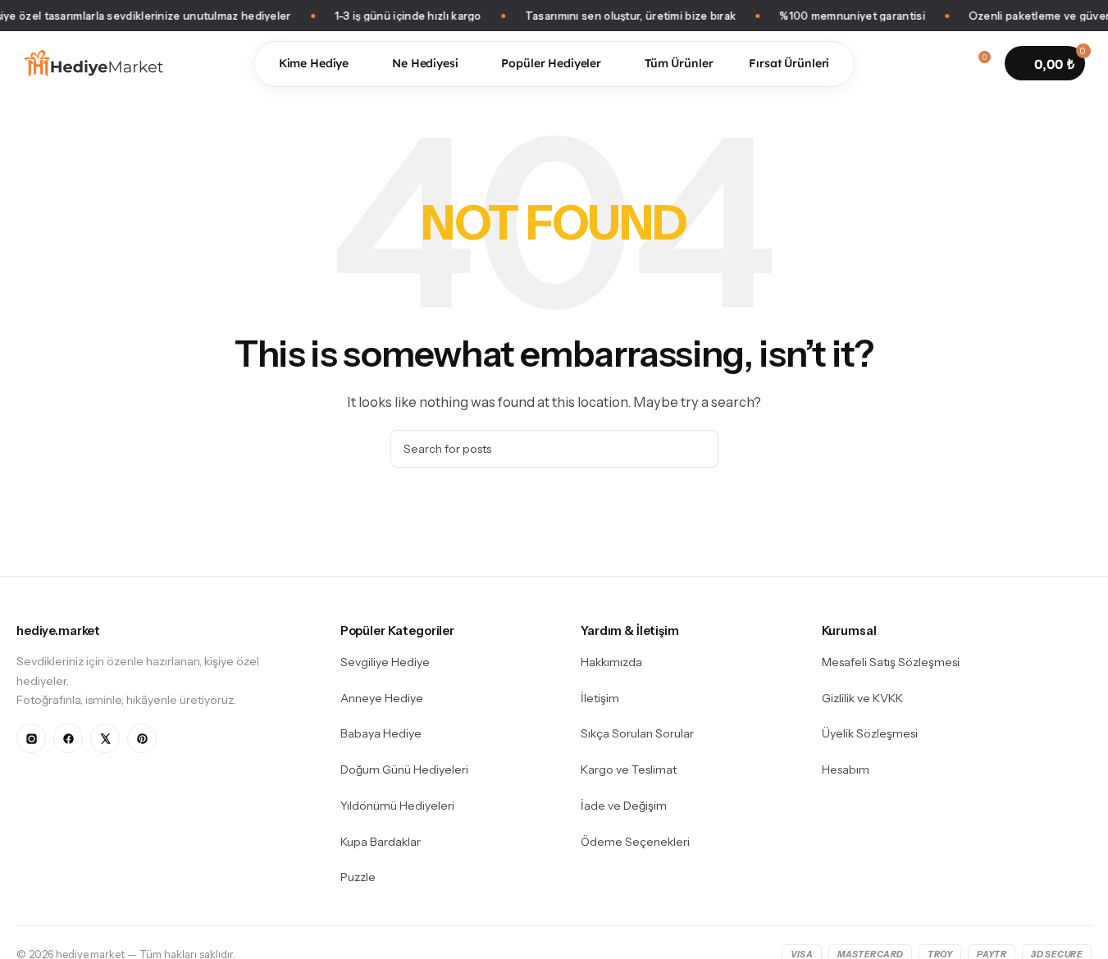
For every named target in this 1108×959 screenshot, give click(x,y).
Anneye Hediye (381, 698)
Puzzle (358, 877)
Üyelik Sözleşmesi (870, 733)
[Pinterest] (142, 738)
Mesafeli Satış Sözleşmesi (891, 662)
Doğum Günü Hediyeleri (404, 769)
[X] (105, 738)
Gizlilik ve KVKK (862, 698)
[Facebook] (68, 738)
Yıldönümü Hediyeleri (397, 805)
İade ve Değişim (624, 805)
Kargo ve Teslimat (629, 769)
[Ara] (917, 63)
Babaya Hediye (381, 733)
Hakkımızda (611, 662)
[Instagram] (31, 738)
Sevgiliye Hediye (385, 662)
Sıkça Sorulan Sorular (637, 733)
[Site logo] (94, 62)
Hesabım (845, 769)
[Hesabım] (947, 63)
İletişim (600, 698)
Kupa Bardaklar (380, 841)
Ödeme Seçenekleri (635, 841)
